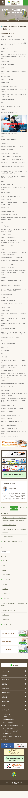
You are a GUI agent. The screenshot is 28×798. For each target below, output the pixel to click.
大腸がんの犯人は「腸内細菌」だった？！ (12, 541)
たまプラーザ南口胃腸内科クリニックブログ (13, 725)
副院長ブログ (5, 619)
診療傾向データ (6, 714)
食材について (5, 615)
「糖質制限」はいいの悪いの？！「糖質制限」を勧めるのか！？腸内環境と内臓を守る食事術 (14, 519)
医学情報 (4, 584)
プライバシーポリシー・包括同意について (13, 736)
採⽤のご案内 (6, 734)
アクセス (4, 705)
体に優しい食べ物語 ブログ (9, 610)
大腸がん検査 (5, 598)
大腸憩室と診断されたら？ (9, 537)
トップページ (5, 671)
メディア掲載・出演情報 (9, 728)
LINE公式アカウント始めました (10, 731)
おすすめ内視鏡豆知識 (8, 719)
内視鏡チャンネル (7, 717)
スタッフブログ (6, 593)
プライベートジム (6, 624)
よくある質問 (5, 701)
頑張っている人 (6, 575)
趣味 (3, 565)
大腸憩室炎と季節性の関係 (9, 525)
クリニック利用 (6, 579)
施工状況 (4, 560)
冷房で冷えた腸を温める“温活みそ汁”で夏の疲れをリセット (14, 531)
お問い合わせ (5, 710)
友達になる (15, 665)
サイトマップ (6, 739)
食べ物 (4, 570)
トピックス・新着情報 (8, 722)
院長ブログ (5, 589)
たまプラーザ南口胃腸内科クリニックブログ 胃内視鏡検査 (14, 604)
